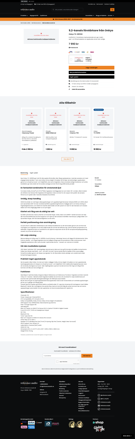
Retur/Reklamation (83, 411)
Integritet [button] (81, 408)
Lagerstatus (62, 386)
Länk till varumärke (78, 89)
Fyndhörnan (43, 15)
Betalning (62, 388)
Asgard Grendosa (89, 58)
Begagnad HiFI (34, 15)
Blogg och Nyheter (101, 15)
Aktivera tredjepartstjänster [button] (79, 60)
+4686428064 (44, 384)
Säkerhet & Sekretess (65, 393)
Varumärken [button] (88, 15)
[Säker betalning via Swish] (38, 423)
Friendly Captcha (76, 363)
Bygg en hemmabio (83, 402)
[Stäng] (114, 19)
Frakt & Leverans (64, 391)
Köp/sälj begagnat (83, 391)
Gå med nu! (87, 356)
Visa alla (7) (67, 159)
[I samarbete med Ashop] (98, 422)
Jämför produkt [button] (101, 194)
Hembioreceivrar (36, 23)
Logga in (80, 393)
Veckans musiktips (109, 4)
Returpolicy (62, 398)
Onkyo (97, 186)
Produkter (23, 15)
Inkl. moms (24, 1)
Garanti (61, 395)
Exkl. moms (31, 1)
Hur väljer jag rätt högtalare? (83, 405)
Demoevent (99, 4)
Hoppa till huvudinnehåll (67, 2)
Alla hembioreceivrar (48, 23)
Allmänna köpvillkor (64, 384)
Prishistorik (74, 48)
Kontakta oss (91, 4)
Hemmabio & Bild (25, 23)
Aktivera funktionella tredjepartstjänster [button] (41, 39)
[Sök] (53, 9)
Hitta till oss (81, 384)
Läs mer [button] (110, 15)
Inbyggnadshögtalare (84, 400)
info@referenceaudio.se (47, 386)
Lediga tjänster (82, 388)
